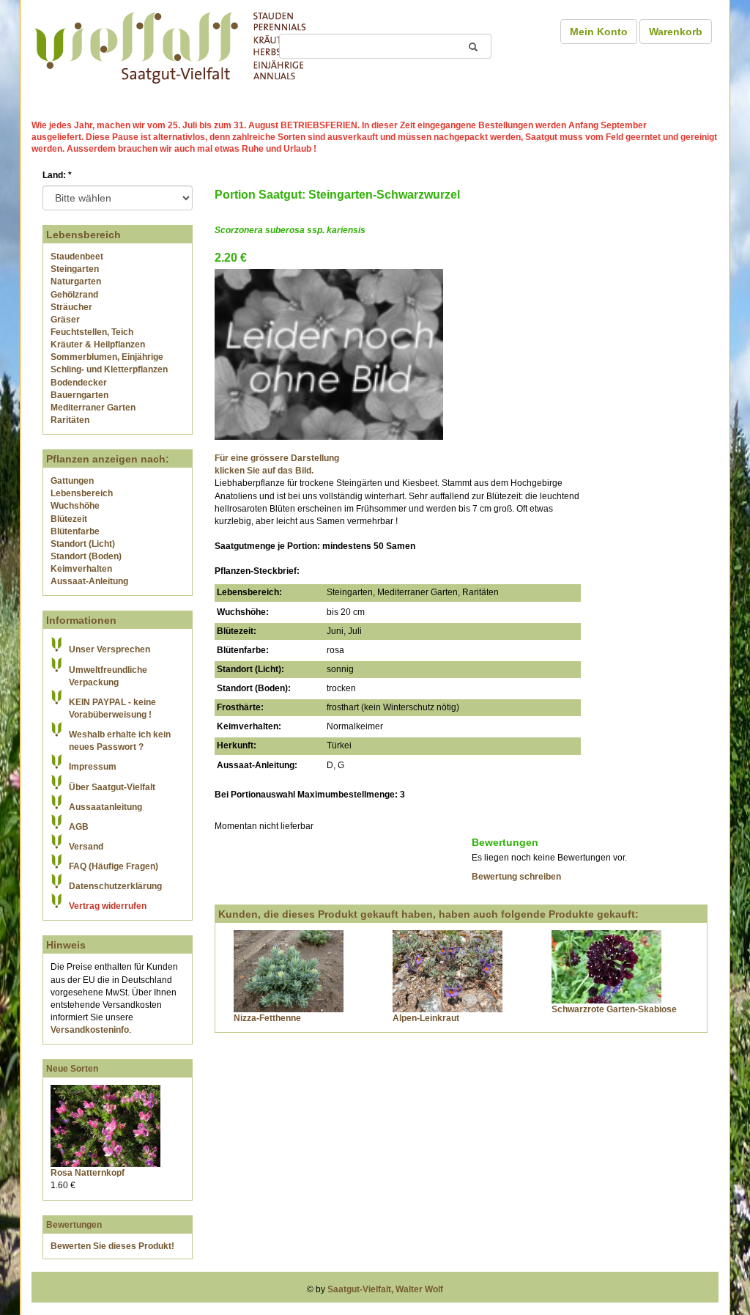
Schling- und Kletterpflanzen (109, 369)
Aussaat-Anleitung (89, 581)
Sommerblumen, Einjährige (107, 357)
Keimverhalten (81, 569)
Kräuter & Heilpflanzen (98, 344)
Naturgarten (76, 281)
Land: (57, 175)
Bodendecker (79, 382)
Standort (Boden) (86, 556)
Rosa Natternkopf (88, 1173)
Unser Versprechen (109, 649)
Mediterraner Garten (93, 407)
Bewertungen (74, 1225)
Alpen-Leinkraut (426, 1018)
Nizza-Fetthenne (267, 1018)
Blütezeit (69, 519)
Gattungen (72, 481)
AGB (79, 827)
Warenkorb (675, 31)
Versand (86, 846)
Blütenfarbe (75, 531)
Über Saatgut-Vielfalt (112, 787)
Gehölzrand (74, 295)
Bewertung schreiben (516, 877)
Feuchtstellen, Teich (92, 332)
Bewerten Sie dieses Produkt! (112, 1246)
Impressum (92, 767)
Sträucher (71, 307)
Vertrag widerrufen (107, 906)
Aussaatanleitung (105, 807)
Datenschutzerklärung (115, 886)
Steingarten (75, 269)
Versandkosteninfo (90, 1030)
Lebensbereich (82, 493)
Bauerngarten (79, 395)
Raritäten (70, 420)
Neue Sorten (72, 1069)
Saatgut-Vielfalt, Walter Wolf (385, 1289)
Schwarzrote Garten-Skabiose (614, 1009)
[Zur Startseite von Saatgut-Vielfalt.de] (169, 45)
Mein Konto (599, 31)
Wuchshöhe (75, 506)
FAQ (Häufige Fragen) (113, 866)
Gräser (65, 319)
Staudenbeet (77, 256)
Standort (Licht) (83, 544)
